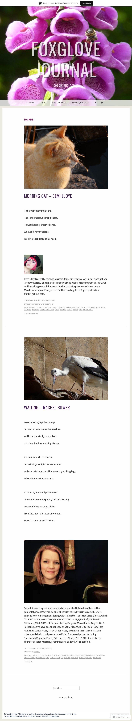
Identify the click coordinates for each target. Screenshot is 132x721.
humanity (71, 655)
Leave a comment (31, 313)
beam (39, 307)
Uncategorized (47, 304)
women (82, 658)
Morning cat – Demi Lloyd (48, 195)
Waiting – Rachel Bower (47, 407)
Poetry (37, 304)
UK (84, 310)
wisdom (74, 658)
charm (48, 307)
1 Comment (28, 661)
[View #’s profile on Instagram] (65, 697)
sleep (75, 310)
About (43, 103)
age (30, 655)
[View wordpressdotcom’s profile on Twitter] (62, 697)
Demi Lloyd (80, 307)
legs (78, 655)
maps (83, 655)
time (80, 310)
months (89, 655)
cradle (55, 307)
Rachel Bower (29, 658)
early (88, 307)
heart (103, 307)
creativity (70, 307)
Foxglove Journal (66, 58)
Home (32, 103)
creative (62, 307)
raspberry (40, 658)
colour (41, 655)
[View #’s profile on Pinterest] (69, 697)
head (98, 307)
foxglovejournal (47, 300)
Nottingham (45, 310)
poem (57, 310)
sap (47, 658)
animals (32, 307)
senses (69, 310)
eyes (93, 307)
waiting (67, 658)
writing (89, 310)
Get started (86, 3)
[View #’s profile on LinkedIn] (72, 697)
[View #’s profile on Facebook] (60, 697)
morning (35, 310)
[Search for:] (66, 688)
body (35, 655)
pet (52, 310)
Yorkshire (97, 658)
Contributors (59, 103)
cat (43, 307)
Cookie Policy (54, 716)
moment (27, 310)
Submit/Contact (80, 103)
